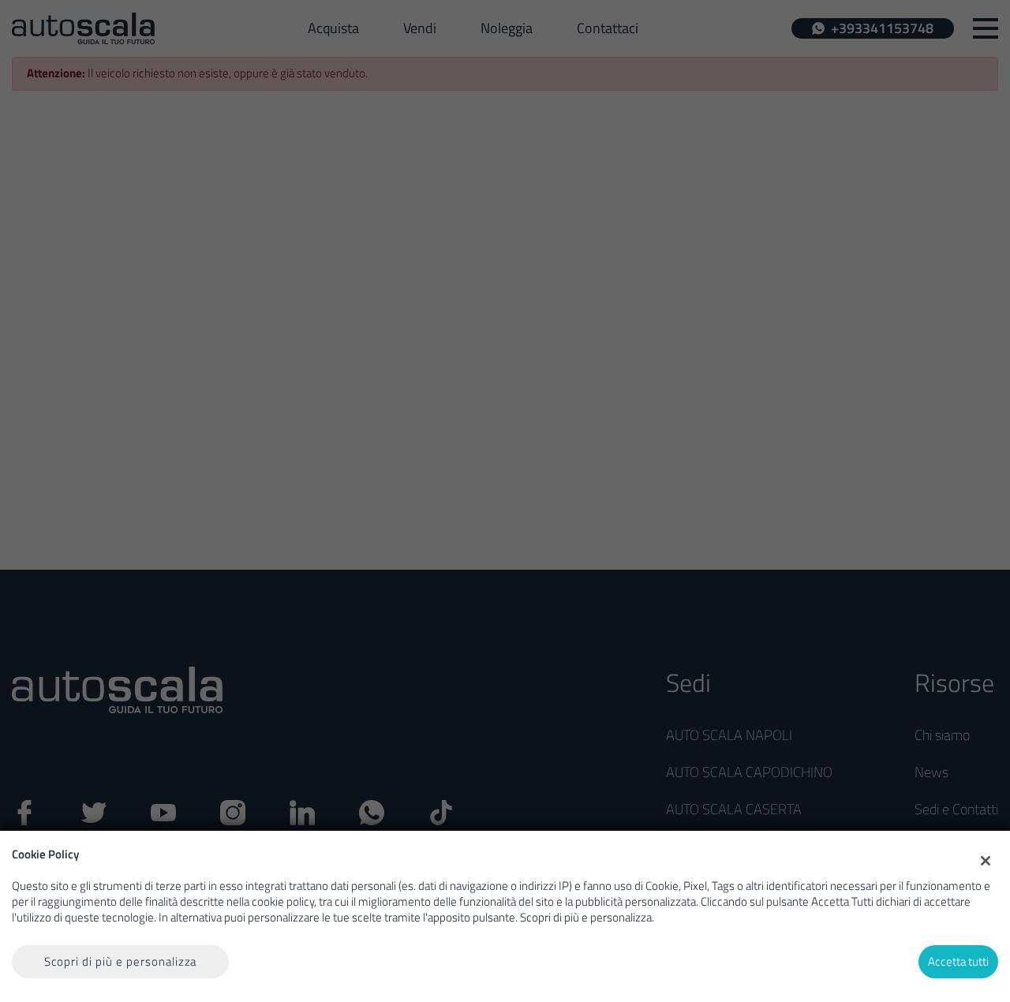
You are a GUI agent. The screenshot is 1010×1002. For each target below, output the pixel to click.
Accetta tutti (958, 961)
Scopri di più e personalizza (120, 961)
